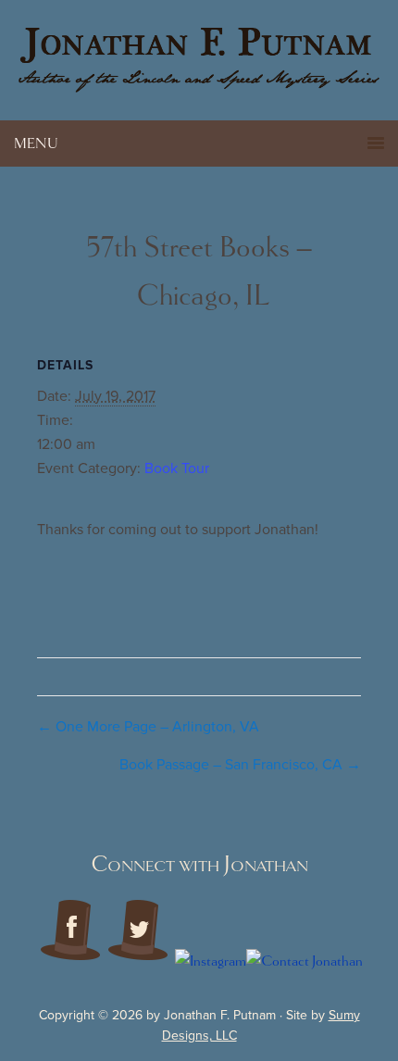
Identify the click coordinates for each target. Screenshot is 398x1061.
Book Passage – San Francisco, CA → (240, 764)
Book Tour (176, 468)
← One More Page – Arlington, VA (148, 727)
